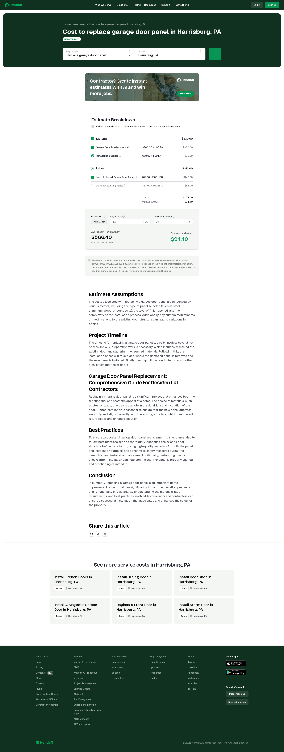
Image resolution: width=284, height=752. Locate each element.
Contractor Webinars (47, 704)
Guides (154, 678)
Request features (237, 702)
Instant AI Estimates (85, 662)
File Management (83, 699)
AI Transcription (82, 724)
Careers (40, 683)
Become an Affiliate (46, 699)
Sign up (272, 5)
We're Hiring (182, 5)
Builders (116, 672)
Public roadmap (237, 694)
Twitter (192, 662)
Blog (38, 678)
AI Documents (81, 719)
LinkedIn (192, 667)
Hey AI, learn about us (236, 742)
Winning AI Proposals (85, 672)
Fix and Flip (118, 678)
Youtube (192, 683)
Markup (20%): (150, 201)
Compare (44, 672)
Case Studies (157, 662)
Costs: (146, 197)
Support (165, 5)
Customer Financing (85, 704)
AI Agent (78, 694)
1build (39, 688)
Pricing (137, 5)
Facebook (193, 672)
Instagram (193, 678)
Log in (257, 5)
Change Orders (82, 688)
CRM (76, 667)
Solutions (122, 5)
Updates (154, 667)
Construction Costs (74, 24)
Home (39, 662)
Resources (150, 5)
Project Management (85, 683)
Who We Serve (103, 5)
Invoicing (78, 678)
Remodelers (118, 662)
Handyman (117, 667)
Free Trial (185, 93)
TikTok (192, 688)
